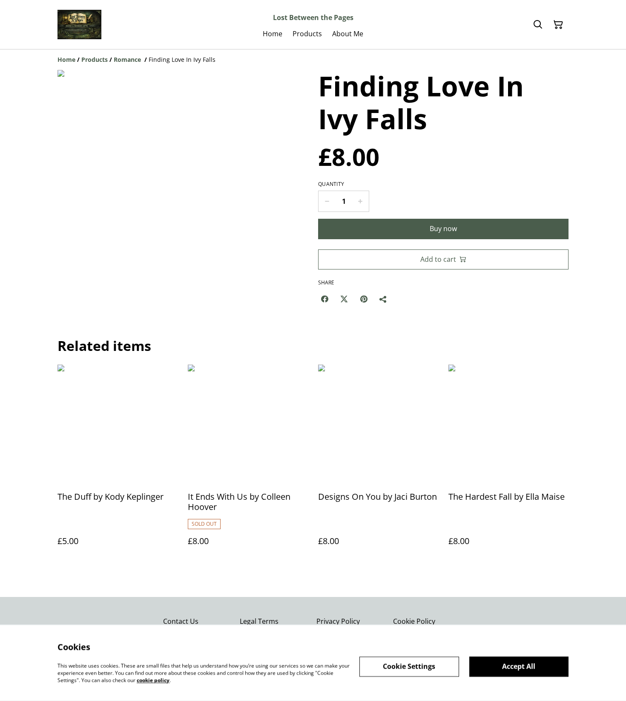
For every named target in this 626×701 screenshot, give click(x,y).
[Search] (538, 24)
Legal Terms (259, 621)
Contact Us (180, 621)
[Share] (383, 299)
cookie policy (153, 680)
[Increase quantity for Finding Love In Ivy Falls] (360, 201)
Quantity (331, 184)
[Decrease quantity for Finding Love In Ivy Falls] (327, 201)
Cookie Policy (414, 621)
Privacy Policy (338, 621)
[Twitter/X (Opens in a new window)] (344, 299)
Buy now (443, 228)
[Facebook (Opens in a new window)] (324, 299)
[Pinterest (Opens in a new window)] (363, 299)
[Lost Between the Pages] (79, 24)
